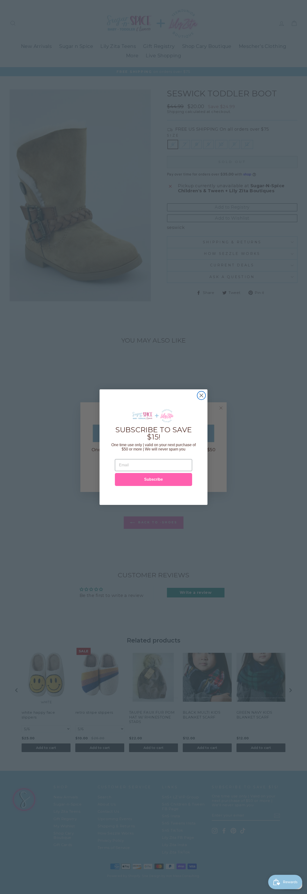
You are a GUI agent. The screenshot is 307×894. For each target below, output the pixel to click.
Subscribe (153, 479)
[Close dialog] (201, 395)
